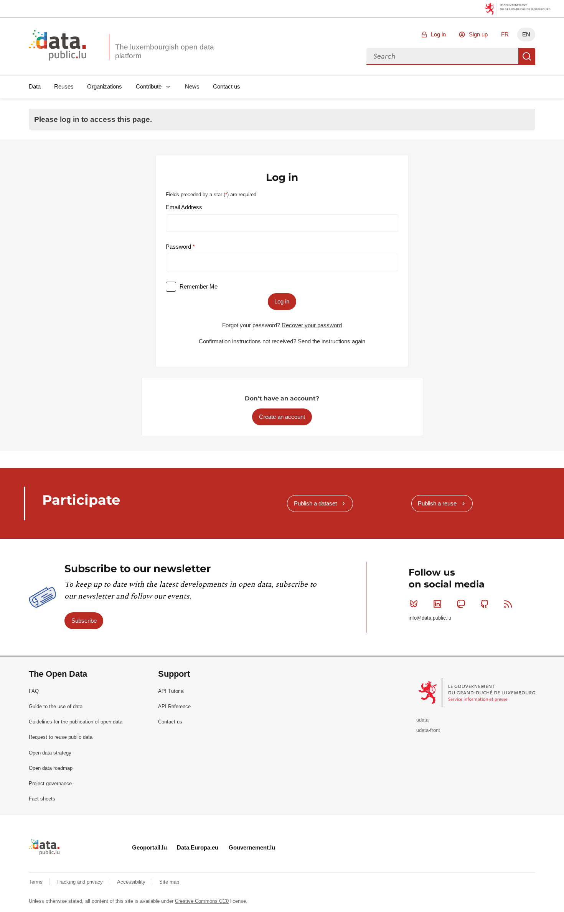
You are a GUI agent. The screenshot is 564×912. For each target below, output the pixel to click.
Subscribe (84, 620)
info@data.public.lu (430, 618)
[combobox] (442, 56)
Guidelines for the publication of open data (75, 722)
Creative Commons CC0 (202, 901)
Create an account (282, 416)
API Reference (174, 706)
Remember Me (199, 286)
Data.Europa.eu (197, 847)
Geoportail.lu (149, 847)
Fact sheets (42, 799)
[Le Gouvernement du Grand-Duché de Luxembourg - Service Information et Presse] (477, 692)
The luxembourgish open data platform (164, 51)
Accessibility (132, 882)
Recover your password (312, 325)
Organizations (104, 86)
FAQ (34, 691)
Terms (36, 882)
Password (179, 246)
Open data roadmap (51, 768)
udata (422, 720)
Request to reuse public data (60, 737)
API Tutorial (171, 691)
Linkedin (437, 603)
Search (526, 56)
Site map (169, 882)
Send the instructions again (331, 341)
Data (35, 86)
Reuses (64, 86)
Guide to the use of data (55, 706)
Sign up (478, 34)
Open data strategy (50, 753)
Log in (438, 34)
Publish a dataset (315, 503)
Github (484, 603)
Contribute (149, 86)
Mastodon (460, 603)
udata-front (428, 730)
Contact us (226, 86)
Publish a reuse (437, 503)
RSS (508, 603)
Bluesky (413, 603)
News (192, 86)
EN (526, 34)
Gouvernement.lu (252, 847)
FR (505, 34)
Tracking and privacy (80, 882)
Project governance (50, 783)
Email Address (184, 207)
